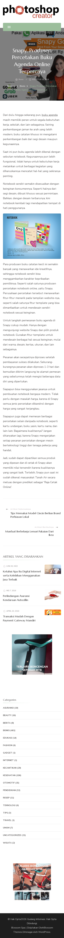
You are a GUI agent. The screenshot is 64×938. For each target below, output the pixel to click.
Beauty (7, 715)
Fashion (7, 745)
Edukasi (7, 737)
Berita (7, 723)
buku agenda (50, 115)
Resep (6, 797)
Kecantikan (10, 767)
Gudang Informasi (36, 919)
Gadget (7, 752)
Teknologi (9, 805)
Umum (6, 827)
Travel (7, 820)
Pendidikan (9, 790)
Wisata (7, 842)
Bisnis (32, 44)
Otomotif (9, 782)
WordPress (44, 932)
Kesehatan (9, 775)
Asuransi (8, 707)
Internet (8, 760)
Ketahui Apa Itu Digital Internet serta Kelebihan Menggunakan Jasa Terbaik (22, 575)
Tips (5, 812)
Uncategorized (12, 835)
